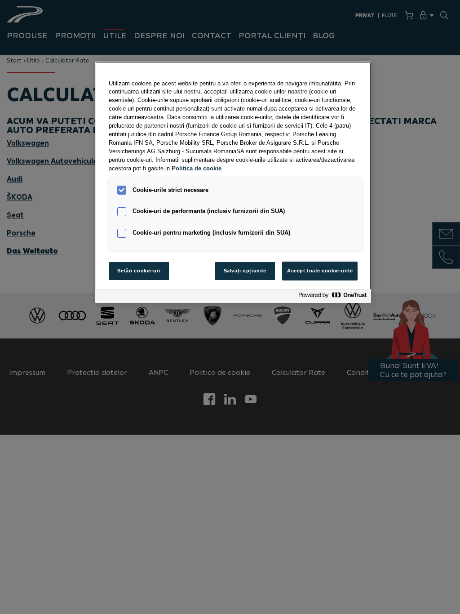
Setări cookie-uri (138, 270)
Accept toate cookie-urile (320, 270)
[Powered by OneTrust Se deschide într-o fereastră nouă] (332, 297)
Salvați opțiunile (245, 270)
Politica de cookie (196, 168)
